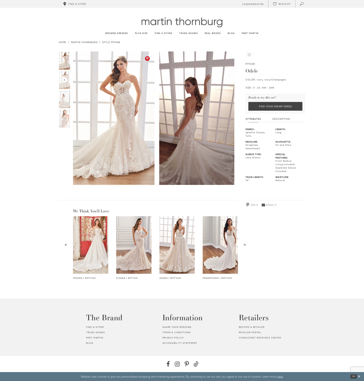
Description (281, 118)
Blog (89, 343)
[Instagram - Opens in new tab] (177, 364)
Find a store (95, 327)
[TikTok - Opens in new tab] (196, 364)
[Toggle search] (302, 4)
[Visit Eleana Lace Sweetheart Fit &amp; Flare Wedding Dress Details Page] (133, 245)
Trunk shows (95, 332)
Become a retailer (252, 327)
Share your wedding (176, 327)
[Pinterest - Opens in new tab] (147, 58)
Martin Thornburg (84, 42)
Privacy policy (173, 337)
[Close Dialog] (359, 376)
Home (62, 42)
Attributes (253, 118)
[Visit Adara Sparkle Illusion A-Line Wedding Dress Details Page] (177, 245)
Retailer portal (250, 332)
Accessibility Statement (179, 343)
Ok (353, 376)
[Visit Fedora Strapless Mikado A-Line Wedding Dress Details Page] (90, 245)
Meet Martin (94, 337)
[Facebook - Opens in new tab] (168, 364)
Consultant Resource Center (260, 337)
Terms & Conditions (176, 332)
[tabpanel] (113, 118)
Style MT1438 (111, 42)
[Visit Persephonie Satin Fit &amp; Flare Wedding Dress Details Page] (220, 245)
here (280, 376)
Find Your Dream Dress (275, 106)
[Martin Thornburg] (182, 22)
